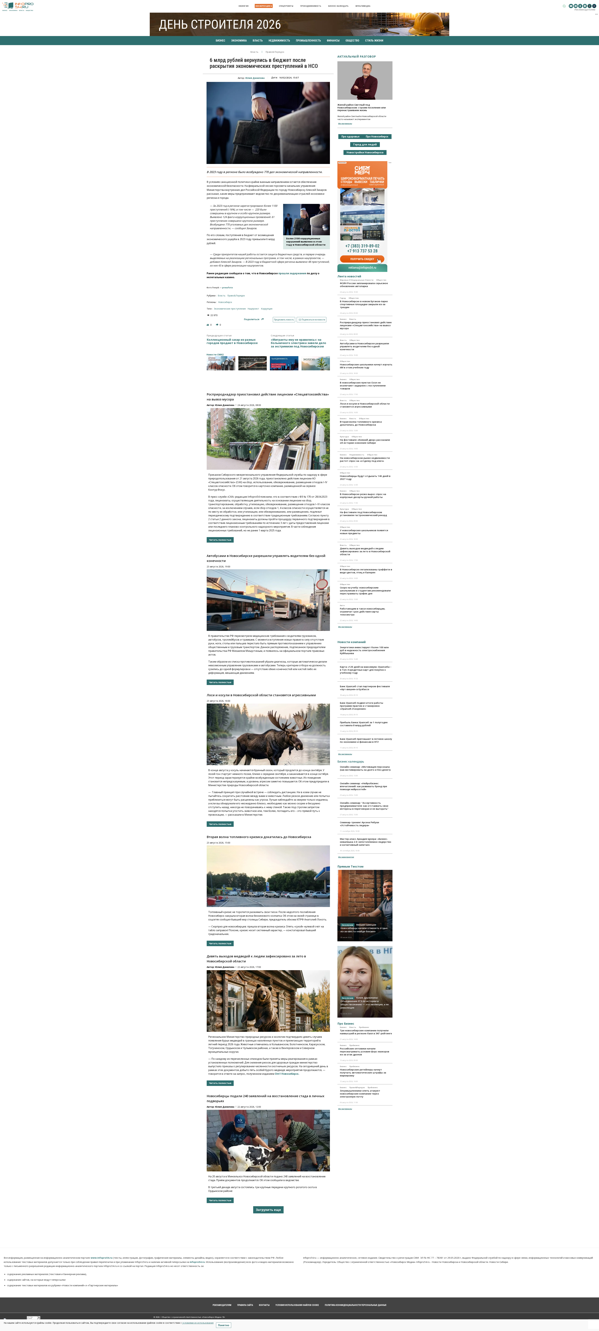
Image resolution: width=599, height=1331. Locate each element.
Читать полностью (220, 539)
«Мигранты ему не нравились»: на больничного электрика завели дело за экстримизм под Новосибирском (298, 343)
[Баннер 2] (252, 363)
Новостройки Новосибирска (365, 152)
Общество (381, 280)
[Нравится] (208, 324)
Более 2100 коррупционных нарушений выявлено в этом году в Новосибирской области (305, 241)
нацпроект (253, 308)
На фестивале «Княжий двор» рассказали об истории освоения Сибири (365, 441)
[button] (564, 6)
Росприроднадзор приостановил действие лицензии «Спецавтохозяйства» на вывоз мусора (366, 325)
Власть (254, 52)
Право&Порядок (274, 52)
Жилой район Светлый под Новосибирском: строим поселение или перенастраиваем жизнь (361, 107)
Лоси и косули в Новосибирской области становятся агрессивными (261, 695)
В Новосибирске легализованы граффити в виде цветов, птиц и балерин (366, 571)
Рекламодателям (585, 9)
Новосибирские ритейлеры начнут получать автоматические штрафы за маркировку (363, 1072)
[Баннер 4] (316, 363)
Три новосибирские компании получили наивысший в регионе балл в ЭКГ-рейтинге (366, 1032)
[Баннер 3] (284, 363)
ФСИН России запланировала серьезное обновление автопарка (364, 285)
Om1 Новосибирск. (287, 1073)
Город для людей (365, 144)
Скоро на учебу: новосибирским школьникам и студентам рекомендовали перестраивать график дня (365, 590)
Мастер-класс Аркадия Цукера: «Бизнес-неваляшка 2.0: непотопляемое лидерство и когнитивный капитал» (365, 841)
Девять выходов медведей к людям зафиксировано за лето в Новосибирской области (365, 551)
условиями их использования (198, 1322)
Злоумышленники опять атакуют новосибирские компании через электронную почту (360, 1093)
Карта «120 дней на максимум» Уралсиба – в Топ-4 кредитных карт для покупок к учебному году (365, 669)
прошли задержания (292, 273)
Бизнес (343, 319)
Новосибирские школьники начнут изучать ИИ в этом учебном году (366, 366)
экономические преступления (230, 308)
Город (343, 298)
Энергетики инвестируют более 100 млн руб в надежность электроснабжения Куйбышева (364, 650)
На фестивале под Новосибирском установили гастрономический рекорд (363, 514)
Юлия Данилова (255, 77)
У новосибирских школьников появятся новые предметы (364, 532)
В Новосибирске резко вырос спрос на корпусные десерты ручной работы (363, 495)
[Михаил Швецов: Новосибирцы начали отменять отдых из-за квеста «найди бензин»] (364, 905)
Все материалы (345, 123)
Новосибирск (225, 302)
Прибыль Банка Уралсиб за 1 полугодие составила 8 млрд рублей (364, 724)
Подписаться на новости (313, 319)
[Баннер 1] (221, 363)
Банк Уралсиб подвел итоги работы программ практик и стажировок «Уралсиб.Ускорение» (361, 705)
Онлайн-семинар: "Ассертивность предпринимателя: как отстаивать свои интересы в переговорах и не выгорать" (364, 805)
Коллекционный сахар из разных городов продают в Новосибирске (232, 341)
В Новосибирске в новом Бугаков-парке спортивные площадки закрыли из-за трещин (364, 304)
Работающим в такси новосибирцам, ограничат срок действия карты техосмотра (362, 611)
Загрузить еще (268, 1210)
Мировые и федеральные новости (356, 280)
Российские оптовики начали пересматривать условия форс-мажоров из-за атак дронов (364, 1051)
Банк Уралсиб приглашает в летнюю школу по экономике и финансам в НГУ (366, 740)
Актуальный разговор (356, 56)
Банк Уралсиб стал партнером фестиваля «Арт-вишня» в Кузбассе (365, 688)
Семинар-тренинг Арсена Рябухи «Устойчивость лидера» (359, 824)
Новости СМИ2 (215, 354)
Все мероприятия (346, 857)
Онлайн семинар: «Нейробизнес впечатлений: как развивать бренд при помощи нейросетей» (363, 786)
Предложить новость (284, 319)
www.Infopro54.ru (101, 1257)
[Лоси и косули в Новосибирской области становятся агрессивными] (268, 734)
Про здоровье (350, 136)
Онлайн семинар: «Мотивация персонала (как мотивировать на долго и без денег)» (365, 768)
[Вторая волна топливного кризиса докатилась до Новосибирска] (268, 876)
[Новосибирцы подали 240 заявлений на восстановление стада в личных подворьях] (268, 1140)
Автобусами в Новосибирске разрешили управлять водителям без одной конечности (364, 346)
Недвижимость (356, 455)
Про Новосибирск (377, 136)
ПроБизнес (364, 1027)
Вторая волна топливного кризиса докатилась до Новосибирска (259, 837)
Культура (344, 436)
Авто (342, 605)
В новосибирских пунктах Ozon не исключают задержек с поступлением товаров (363, 385)
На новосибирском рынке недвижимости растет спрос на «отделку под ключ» (365, 459)
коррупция (266, 308)
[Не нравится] (217, 324)
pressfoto (227, 287)
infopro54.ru (197, 1261)
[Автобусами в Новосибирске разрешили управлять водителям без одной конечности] (268, 600)
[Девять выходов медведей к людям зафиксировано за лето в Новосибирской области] (268, 1001)
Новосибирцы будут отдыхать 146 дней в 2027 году (365, 477)
